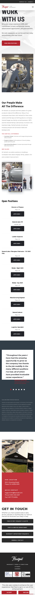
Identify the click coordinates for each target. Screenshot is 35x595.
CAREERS (17, 568)
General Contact (17, 540)
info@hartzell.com (16, 493)
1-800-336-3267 (14, 495)
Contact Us (23, 1)
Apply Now (16, 214)
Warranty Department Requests (17, 533)
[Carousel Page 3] (16, 389)
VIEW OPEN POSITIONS (10, 43)
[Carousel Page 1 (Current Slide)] (10, 389)
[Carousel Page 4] (18, 389)
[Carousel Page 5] (21, 389)
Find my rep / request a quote (17, 521)
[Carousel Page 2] (13, 389)
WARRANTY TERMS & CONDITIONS (17, 564)
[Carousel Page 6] (24, 389)
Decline (26, 592)
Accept (9, 592)
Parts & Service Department (17, 527)
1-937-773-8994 (12, 497)
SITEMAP (17, 566)
